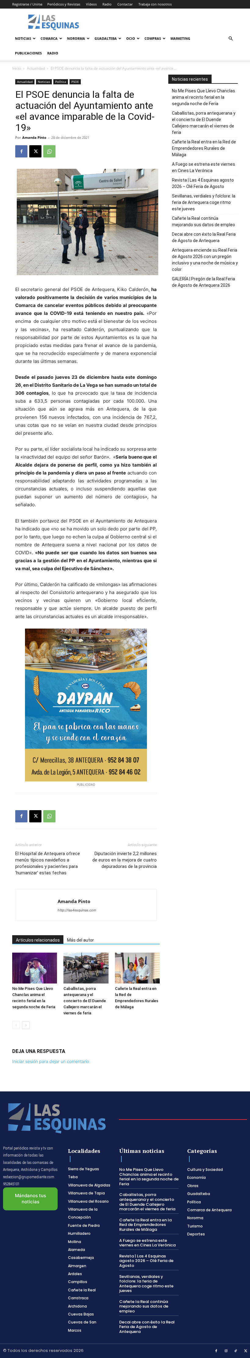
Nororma (76, 38)
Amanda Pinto (34, 137)
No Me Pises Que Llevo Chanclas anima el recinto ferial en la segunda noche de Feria (203, 97)
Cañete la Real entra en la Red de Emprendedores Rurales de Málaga (204, 148)
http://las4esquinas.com (77, 910)
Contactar (125, 4)
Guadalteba (106, 38)
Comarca (49, 38)
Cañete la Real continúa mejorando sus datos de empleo (203, 221)
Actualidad (36, 68)
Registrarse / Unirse (27, 4)
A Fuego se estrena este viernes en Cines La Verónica (203, 167)
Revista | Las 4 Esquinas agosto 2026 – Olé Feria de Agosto (203, 183)
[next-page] (26, 1025)
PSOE (75, 81)
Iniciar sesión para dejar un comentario (50, 1061)
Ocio (130, 38)
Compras (153, 38)
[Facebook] (21, 151)
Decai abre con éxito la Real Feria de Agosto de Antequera (204, 237)
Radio (107, 4)
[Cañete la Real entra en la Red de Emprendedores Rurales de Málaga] (137, 968)
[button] (230, 39)
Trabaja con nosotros (155, 4)
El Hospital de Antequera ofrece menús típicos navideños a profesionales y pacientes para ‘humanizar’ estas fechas (47, 863)
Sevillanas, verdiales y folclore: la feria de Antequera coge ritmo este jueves (203, 202)
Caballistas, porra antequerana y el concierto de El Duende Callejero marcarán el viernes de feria (84, 1000)
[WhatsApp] (49, 151)
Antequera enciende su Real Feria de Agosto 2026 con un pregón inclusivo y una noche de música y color (205, 260)
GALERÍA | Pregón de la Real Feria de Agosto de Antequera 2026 (203, 282)
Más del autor (80, 940)
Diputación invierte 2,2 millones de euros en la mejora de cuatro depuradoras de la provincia (124, 860)
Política (60, 81)
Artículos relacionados (38, 940)
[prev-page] (16, 1025)
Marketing (180, 38)
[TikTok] (236, 1351)
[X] (35, 151)
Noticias (23, 38)
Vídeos (91, 4)
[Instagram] (226, 1351)
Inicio (16, 68)
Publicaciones (28, 53)
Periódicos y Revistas (63, 4)
